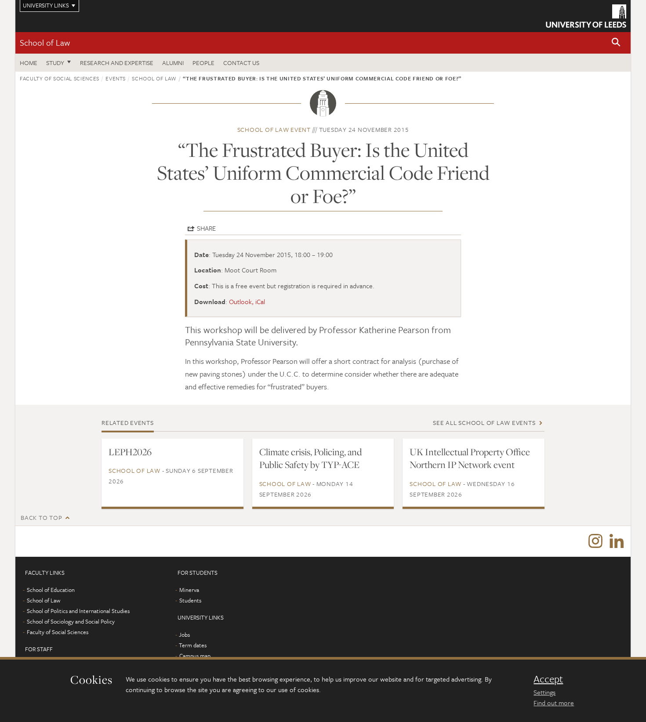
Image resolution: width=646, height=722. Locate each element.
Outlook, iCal (247, 301)
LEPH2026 (130, 451)
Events (115, 78)
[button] (616, 43)
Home (28, 62)
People (203, 62)
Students (190, 600)
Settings (544, 692)
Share (206, 228)
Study (55, 62)
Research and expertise (116, 62)
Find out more (553, 702)
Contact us (241, 62)
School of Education (51, 589)
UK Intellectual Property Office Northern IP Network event (470, 458)
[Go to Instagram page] (595, 541)
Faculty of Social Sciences (59, 78)
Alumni (173, 62)
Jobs (184, 634)
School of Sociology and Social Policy (71, 621)
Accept (548, 679)
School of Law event (274, 129)
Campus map (194, 655)
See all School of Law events (484, 422)
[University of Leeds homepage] (586, 16)
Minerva (189, 589)
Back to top (41, 517)
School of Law (45, 42)
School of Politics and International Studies (78, 610)
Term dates (193, 645)
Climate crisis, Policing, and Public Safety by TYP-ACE (310, 458)
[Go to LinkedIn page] (617, 541)
